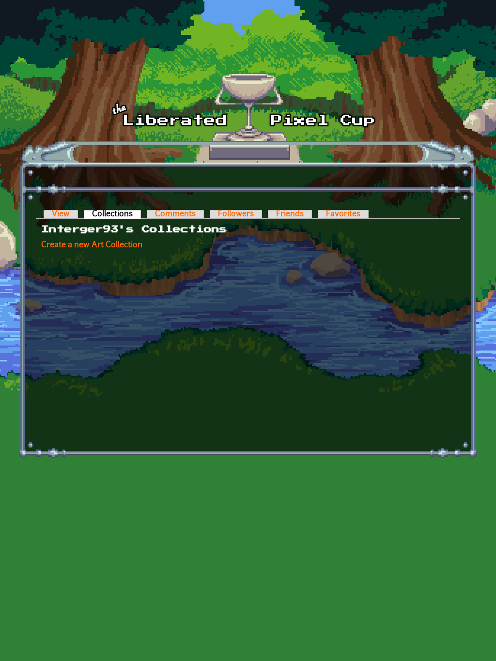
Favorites (343, 214)
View (61, 214)
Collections (116, 214)
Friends (290, 214)
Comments (175, 214)
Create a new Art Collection (91, 245)
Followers (236, 214)
